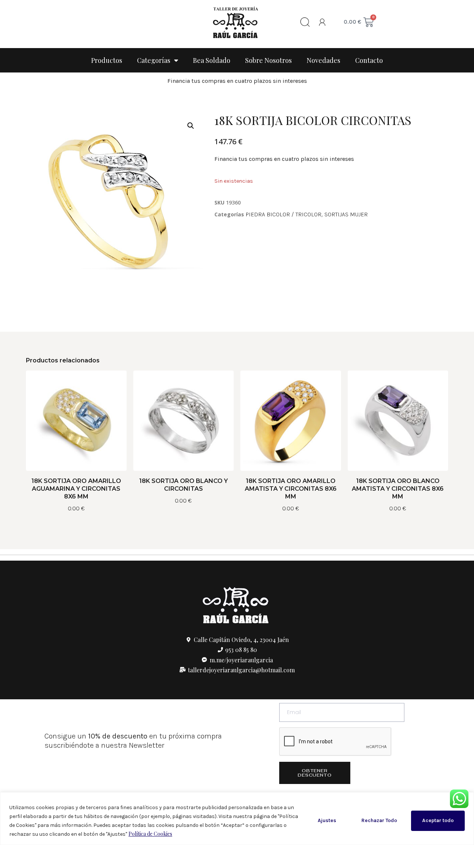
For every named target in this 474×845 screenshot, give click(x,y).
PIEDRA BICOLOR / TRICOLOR (283, 214)
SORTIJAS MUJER (346, 214)
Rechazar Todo (379, 820)
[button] (190, 125)
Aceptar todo (438, 820)
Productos (106, 60)
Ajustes (327, 820)
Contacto (369, 60)
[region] (237, 818)
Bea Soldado (211, 60)
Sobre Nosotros (268, 60)
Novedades (323, 60)
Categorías (153, 60)
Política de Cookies (150, 833)
